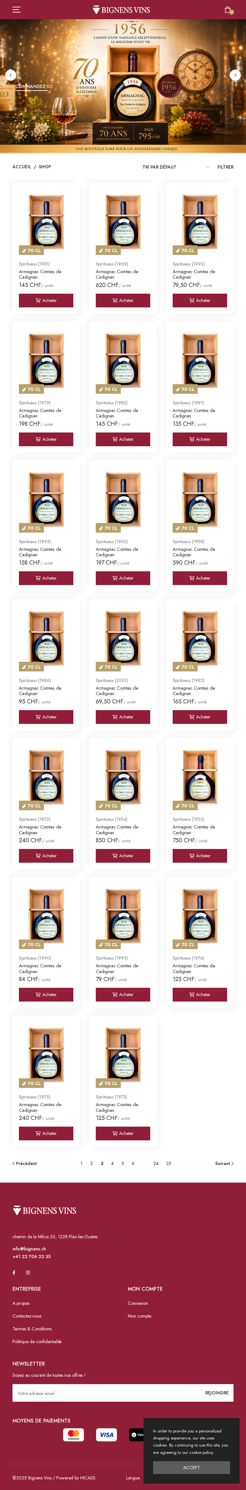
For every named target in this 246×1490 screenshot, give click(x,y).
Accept (191, 1467)
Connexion (138, 1303)
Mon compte (139, 1316)
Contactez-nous (26, 1316)
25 (168, 1163)
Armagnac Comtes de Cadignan (40, 274)
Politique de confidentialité (37, 1341)
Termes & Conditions (32, 1329)
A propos (20, 1303)
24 (156, 1163)
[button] (10, 75)
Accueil (21, 166)
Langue (133, 1478)
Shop (45, 166)
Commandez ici (34, 86)
